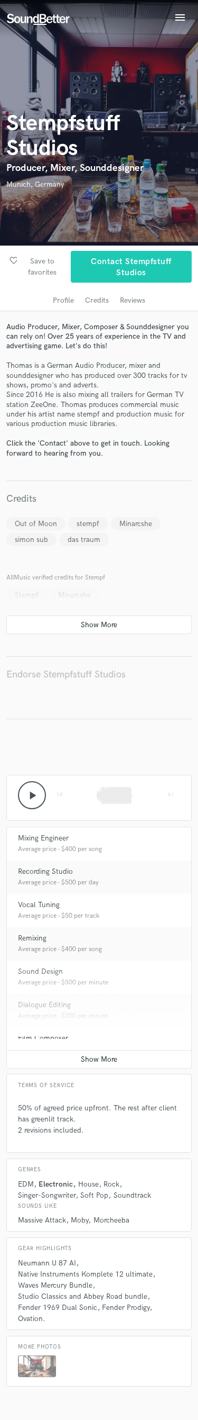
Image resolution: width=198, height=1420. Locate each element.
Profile (63, 300)
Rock (111, 1184)
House (88, 1184)
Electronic (56, 1184)
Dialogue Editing (44, 1004)
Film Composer (43, 1038)
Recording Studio (45, 871)
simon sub (31, 539)
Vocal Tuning (39, 904)
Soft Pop (94, 1195)
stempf (88, 523)
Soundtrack (132, 1195)
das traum (84, 539)
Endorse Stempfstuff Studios (66, 674)
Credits (97, 300)
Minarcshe (135, 523)
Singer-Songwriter (47, 1195)
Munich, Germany (35, 184)
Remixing (32, 938)
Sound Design (40, 971)
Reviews (132, 300)
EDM (26, 1184)
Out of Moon (36, 523)
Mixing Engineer (43, 838)
